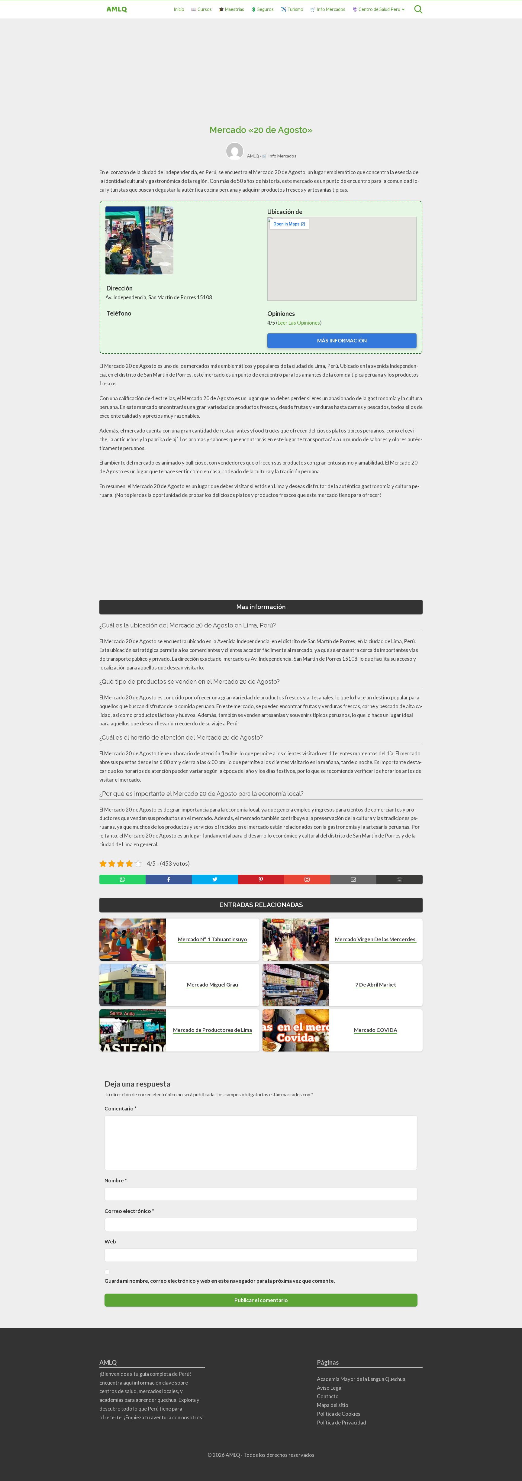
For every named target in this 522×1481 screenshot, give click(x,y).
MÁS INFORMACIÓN (342, 340)
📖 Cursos (201, 9)
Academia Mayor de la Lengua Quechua (361, 1379)
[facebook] (169, 879)
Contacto (328, 1396)
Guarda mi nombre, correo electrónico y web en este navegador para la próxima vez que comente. (220, 1281)
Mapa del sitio (332, 1405)
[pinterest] (261, 879)
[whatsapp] (122, 879)
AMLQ (116, 9)
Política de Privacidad (341, 1422)
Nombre (116, 1180)
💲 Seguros (262, 9)
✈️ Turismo (292, 9)
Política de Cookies (338, 1414)
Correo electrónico (129, 1211)
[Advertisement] (261, 73)
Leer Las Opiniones (299, 322)
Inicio (179, 9)
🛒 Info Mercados (327, 9)
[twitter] (215, 879)
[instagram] (307, 879)
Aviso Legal (330, 1388)
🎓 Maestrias (231, 9)
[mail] (353, 879)
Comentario (121, 1108)
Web (110, 1241)
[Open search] (418, 9)
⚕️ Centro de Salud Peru (376, 9)
